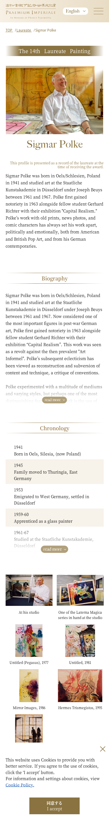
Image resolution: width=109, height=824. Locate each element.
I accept (54, 805)
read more (53, 399)
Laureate (24, 30)
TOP (9, 30)
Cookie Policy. (20, 784)
